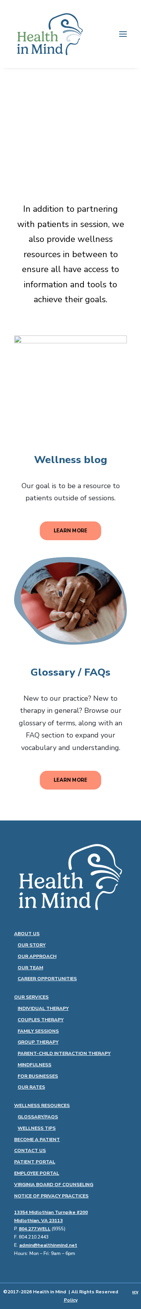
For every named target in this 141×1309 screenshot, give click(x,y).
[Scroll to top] (125, 1292)
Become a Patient (37, 1139)
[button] (123, 34)
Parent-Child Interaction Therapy (64, 1053)
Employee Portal (36, 1173)
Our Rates (31, 1087)
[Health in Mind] (50, 34)
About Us (27, 933)
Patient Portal (34, 1162)
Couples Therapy (40, 1020)
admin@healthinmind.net (48, 1245)
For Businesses (38, 1076)
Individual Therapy (43, 1008)
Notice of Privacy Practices (51, 1196)
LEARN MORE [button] (70, 530)
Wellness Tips (37, 1128)
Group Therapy (38, 1042)
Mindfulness (34, 1065)
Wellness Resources (42, 1105)
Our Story (31, 945)
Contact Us (30, 1150)
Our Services (31, 997)
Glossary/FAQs (38, 1117)
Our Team (30, 968)
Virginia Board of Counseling (53, 1184)
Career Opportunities (47, 978)
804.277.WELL (35, 1229)
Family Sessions (38, 1031)
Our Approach (37, 956)
